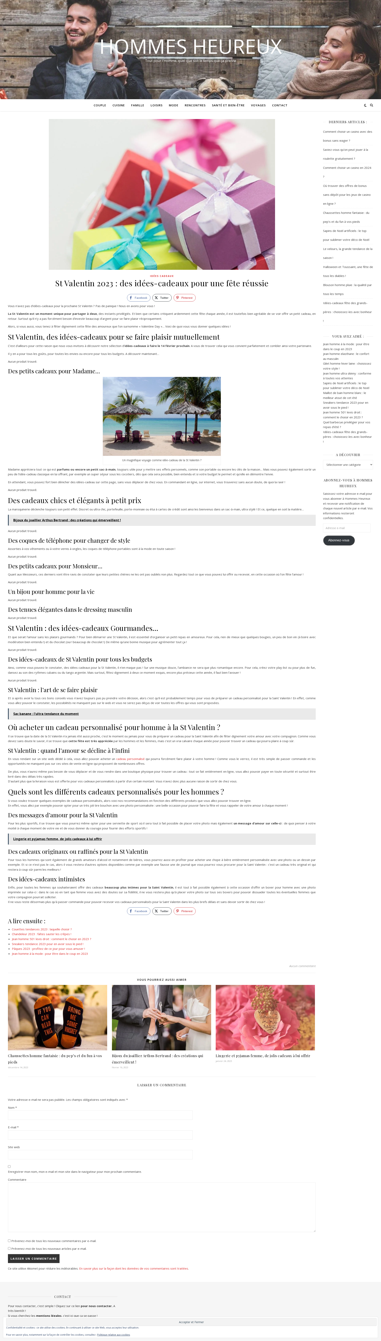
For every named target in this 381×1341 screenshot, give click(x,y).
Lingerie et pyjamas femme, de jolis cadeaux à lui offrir (263, 1055)
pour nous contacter (96, 1306)
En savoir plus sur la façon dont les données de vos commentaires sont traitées (133, 1268)
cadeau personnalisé (130, 759)
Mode (173, 105)
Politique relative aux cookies (113, 1334)
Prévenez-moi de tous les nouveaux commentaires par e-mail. (53, 1241)
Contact (280, 105)
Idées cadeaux (162, 276)
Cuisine (119, 105)
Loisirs (157, 105)
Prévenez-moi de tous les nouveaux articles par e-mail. (49, 1249)
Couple (100, 105)
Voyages (258, 105)
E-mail (13, 1127)
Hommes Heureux (190, 46)
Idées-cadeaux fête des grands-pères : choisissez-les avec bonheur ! (347, 312)
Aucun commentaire (302, 966)
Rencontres (195, 105)
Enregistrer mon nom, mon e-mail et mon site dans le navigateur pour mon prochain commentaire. (75, 1172)
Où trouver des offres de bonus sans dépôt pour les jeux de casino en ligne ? (347, 195)
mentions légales (49, 1316)
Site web (14, 1147)
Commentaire (17, 1180)
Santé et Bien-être (228, 105)
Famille (137, 105)
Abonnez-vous (338, 540)
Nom (12, 1107)
